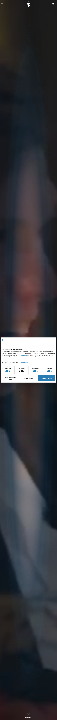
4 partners (23, 355)
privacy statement (24, 362)
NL (53, 4)
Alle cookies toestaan (46, 378)
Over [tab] (47, 344)
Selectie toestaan (28, 378)
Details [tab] (28, 344)
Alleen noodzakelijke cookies (10, 378)
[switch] (21, 371)
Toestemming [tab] (9, 344)
